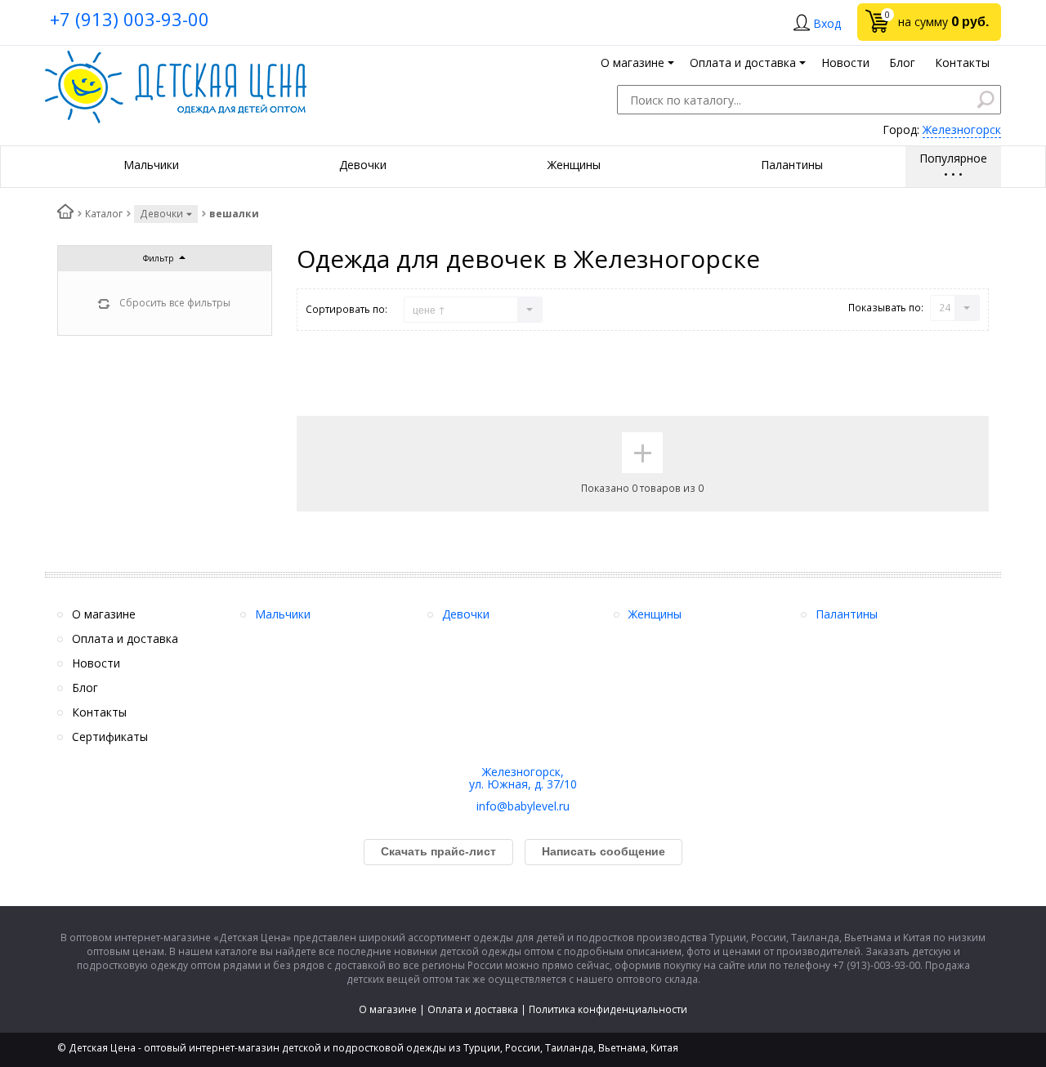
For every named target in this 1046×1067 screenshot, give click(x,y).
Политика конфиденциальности (608, 1009)
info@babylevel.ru (523, 806)
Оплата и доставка (472, 1009)
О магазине (388, 1009)
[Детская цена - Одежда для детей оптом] (175, 58)
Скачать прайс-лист (438, 851)
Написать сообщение (603, 851)
